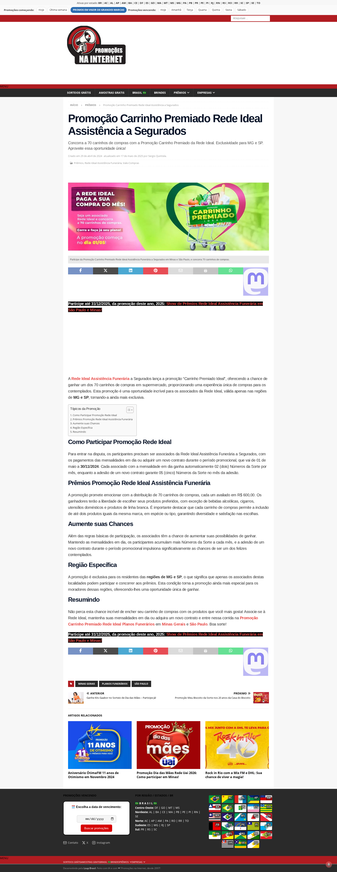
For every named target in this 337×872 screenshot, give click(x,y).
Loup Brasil (90, 868)
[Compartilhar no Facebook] (80, 281)
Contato (73, 842)
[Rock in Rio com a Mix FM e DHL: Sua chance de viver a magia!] (237, 745)
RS (149, 829)
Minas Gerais (173, 624)
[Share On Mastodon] (255, 281)
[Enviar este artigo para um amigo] (180, 281)
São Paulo (199, 624)
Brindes (160, 92)
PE (183, 812)
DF (156, 808)
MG (156, 825)
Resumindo (79, 431)
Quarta (202, 10)
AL (150, 812)
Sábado (241, 10)
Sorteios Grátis (79, 92)
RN (196, 812)
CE (163, 812)
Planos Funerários (115, 683)
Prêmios (180, 92)
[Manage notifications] (329, 864)
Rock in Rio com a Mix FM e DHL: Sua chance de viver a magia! (233, 775)
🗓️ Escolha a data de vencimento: (96, 807)
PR (142, 829)
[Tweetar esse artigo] (105, 281)
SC (155, 829)
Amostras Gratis (111, 92)
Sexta (228, 10)
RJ (162, 825)
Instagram (103, 842)
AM (160, 821)
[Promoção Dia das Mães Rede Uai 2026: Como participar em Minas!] (168, 745)
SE (136, 816)
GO (163, 808)
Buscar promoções (96, 828)
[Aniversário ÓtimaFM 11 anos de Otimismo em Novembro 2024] (100, 745)
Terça (190, 10)
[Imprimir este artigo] (205, 281)
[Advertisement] (202, 53)
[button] (4, 86)
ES (149, 825)
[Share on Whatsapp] (230, 281)
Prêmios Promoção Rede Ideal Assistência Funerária (103, 419)
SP (168, 825)
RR (180, 821)
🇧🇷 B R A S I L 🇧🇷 (146, 803)
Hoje (41, 10)
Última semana (58, 10)
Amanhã (176, 10)
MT (170, 808)
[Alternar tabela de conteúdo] (128, 410)
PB (177, 812)
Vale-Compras (131, 163)
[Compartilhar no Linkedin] (130, 281)
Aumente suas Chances (86, 423)
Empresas (204, 92)
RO (173, 821)
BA (157, 812)
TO (187, 821)
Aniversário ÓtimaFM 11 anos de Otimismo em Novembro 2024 (93, 775)
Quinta (216, 10)
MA (170, 812)
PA (166, 821)
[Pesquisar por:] (250, 18)
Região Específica (82, 427)
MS (178, 808)
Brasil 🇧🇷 (139, 92)
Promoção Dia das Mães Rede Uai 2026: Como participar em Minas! (167, 775)
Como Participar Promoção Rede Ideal (95, 415)
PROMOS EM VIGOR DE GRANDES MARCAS (98, 10)
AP (152, 821)
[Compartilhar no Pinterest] (155, 281)
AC (146, 821)
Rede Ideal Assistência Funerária (103, 163)
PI (190, 812)
